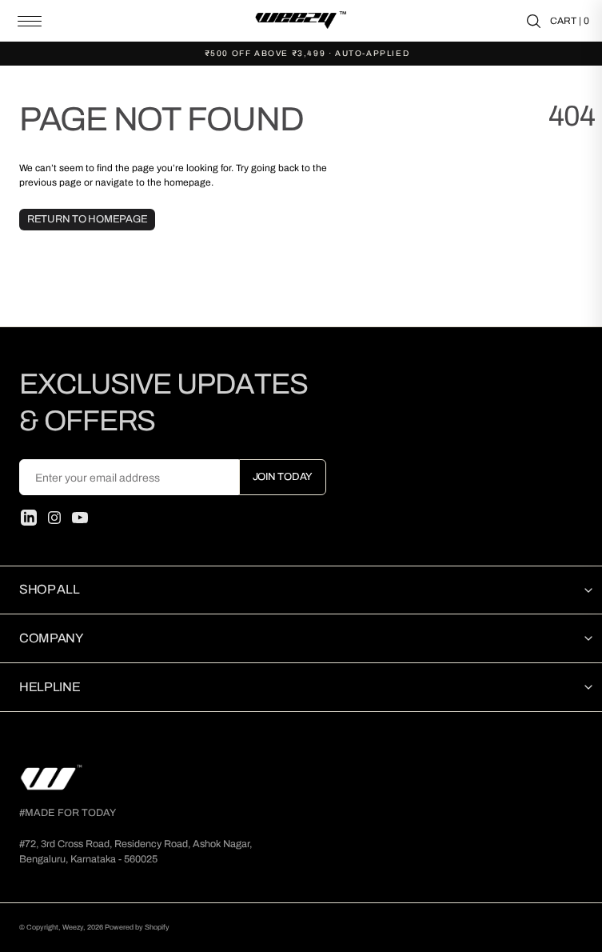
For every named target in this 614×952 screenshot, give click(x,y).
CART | (569, 20)
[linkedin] (28, 517)
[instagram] (54, 517)
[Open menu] (29, 21)
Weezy (72, 927)
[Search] (533, 21)
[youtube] (80, 517)
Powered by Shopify (137, 927)
